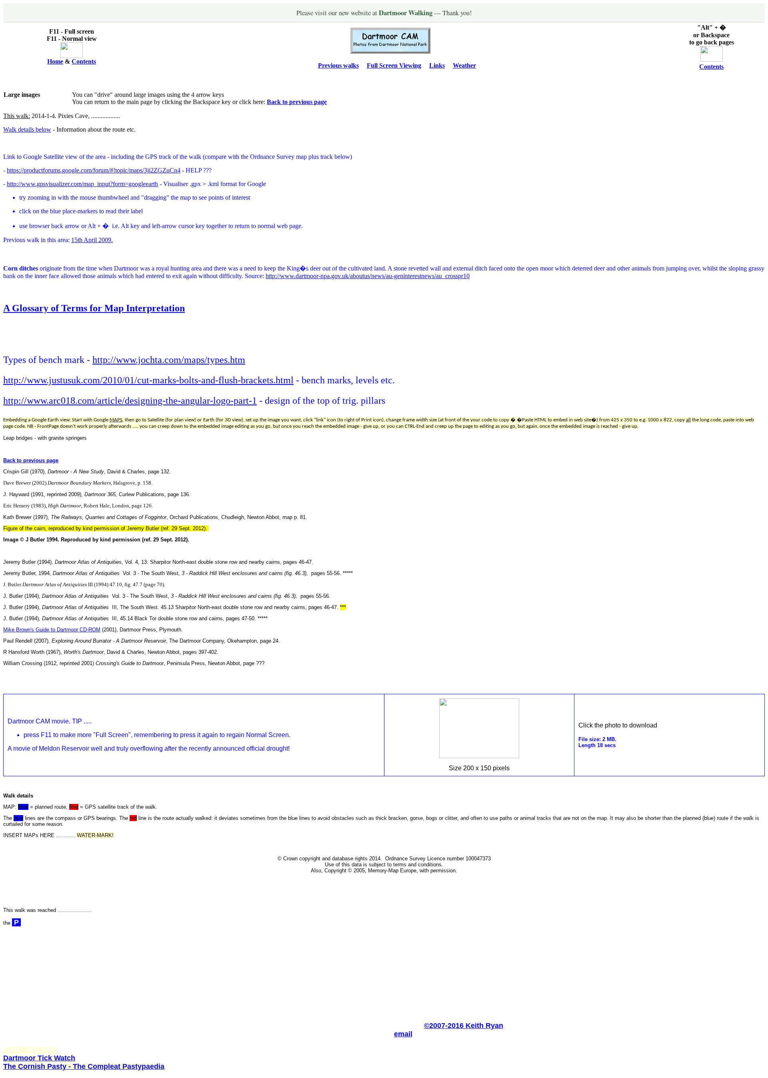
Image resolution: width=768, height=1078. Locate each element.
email (403, 1034)
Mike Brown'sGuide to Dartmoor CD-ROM (51, 630)
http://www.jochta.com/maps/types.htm (168, 360)
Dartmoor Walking (406, 13)
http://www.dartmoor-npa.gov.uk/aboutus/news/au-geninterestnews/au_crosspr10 (368, 276)
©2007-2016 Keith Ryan (463, 1026)
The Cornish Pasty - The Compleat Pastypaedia (83, 1066)
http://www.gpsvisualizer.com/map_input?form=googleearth (82, 183)
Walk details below (27, 129)
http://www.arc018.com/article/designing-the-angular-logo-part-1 (130, 400)
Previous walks (338, 65)
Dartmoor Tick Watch (39, 1058)
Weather (464, 65)
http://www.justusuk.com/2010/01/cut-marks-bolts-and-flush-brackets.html (148, 380)
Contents (84, 61)
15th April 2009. (92, 239)
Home (55, 61)
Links (437, 65)
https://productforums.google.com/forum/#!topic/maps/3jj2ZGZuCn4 (93, 170)
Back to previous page (297, 101)
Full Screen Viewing (394, 65)
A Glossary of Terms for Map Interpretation (94, 308)
